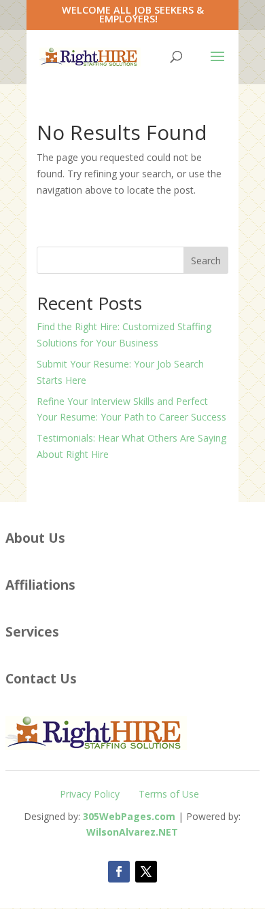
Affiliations (40, 584)
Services (32, 631)
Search (206, 260)
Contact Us (41, 678)
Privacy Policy (90, 793)
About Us (35, 538)
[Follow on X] (146, 872)
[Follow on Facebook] (119, 872)
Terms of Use (169, 793)
